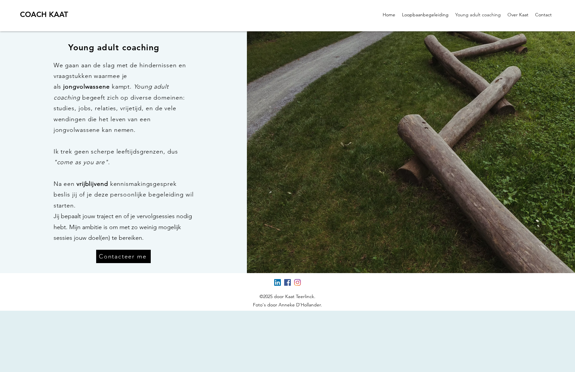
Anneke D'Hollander (300, 305)
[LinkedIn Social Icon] (277, 282)
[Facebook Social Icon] (287, 282)
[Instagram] (297, 282)
